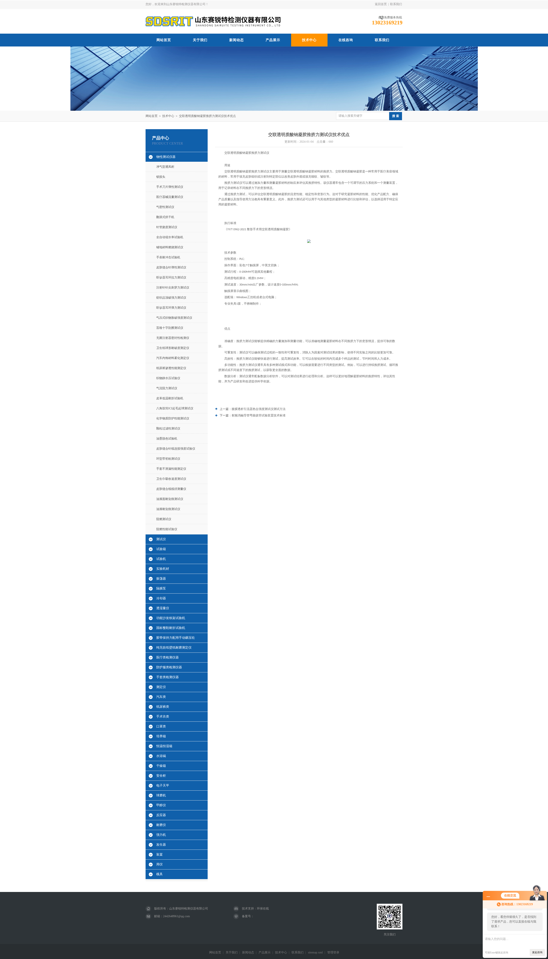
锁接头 (160, 176)
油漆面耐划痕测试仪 (169, 499)
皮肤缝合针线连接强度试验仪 (175, 448)
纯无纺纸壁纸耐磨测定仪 (174, 647)
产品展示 (273, 40)
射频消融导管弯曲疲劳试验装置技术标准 (259, 415)
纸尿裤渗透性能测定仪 (171, 368)
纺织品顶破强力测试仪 (171, 297)
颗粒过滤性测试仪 (168, 428)
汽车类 (161, 697)
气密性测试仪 (165, 207)
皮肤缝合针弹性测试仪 (171, 267)
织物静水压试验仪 (168, 378)
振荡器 (161, 578)
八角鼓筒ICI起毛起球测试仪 (174, 408)
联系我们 (396, 4)
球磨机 (161, 795)
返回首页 (381, 4)
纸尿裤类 (162, 706)
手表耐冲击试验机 (168, 257)
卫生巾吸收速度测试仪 (171, 478)
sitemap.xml (315, 952)
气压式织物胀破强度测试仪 (174, 317)
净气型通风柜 (165, 166)
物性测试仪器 (166, 157)
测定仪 (161, 687)
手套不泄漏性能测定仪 (171, 468)
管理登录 (333, 952)
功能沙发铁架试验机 (170, 618)
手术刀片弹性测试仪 (169, 187)
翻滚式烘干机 (165, 217)
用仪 (159, 864)
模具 (159, 874)
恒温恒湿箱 (164, 746)
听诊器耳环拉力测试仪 (171, 277)
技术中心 (309, 40)
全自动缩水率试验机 (169, 237)
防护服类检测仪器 (169, 667)
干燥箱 (161, 765)
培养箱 (161, 736)
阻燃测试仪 (163, 519)
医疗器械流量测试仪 (169, 197)
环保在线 (263, 908)
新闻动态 (236, 40)
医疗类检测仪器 (167, 657)
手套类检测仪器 (167, 677)
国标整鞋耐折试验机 (170, 628)
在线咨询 (345, 40)
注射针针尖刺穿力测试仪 (172, 287)
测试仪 (161, 539)
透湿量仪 (162, 608)
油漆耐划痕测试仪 (168, 509)
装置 (159, 854)
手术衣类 (162, 716)
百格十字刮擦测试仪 (169, 327)
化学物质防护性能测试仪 (172, 418)
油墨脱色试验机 (166, 438)
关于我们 (200, 40)
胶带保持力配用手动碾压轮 (175, 637)
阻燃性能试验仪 (166, 529)
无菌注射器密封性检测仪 (172, 338)
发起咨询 (537, 952)
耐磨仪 (161, 825)
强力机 (161, 834)
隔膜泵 (161, 588)
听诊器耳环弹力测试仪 (171, 307)
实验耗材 (162, 568)
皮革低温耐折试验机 (169, 398)
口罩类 (161, 726)
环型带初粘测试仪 (168, 458)
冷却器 (161, 598)
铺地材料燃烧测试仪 (169, 247)
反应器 (161, 815)
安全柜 (161, 775)
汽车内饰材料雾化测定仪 (172, 358)
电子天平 (162, 785)
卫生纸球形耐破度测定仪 (172, 348)
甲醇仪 (161, 805)
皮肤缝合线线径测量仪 (171, 489)
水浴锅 (161, 756)
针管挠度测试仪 (166, 227)
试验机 (161, 559)
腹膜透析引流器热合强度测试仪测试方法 (259, 409)
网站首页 (163, 40)
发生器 (161, 844)
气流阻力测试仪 (166, 388)
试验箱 (161, 549)
